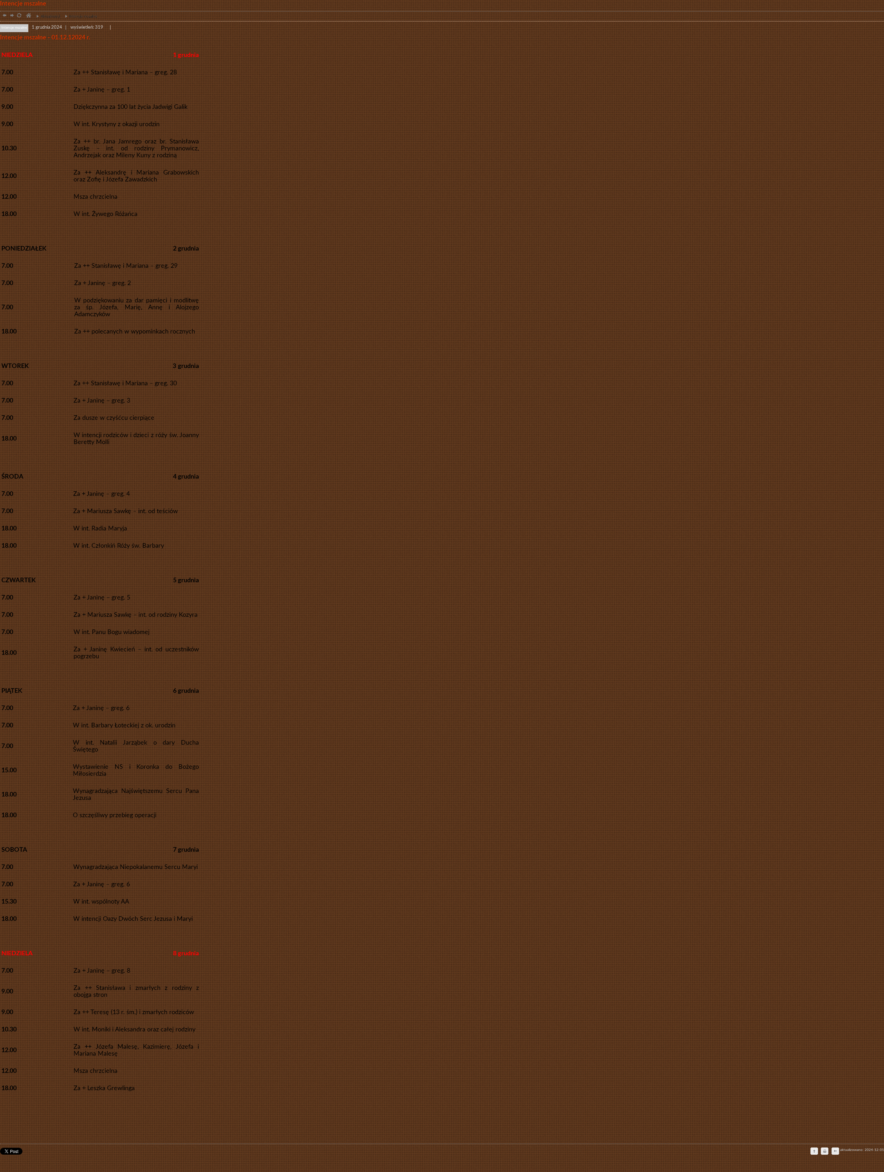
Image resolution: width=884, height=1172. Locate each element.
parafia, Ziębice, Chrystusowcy (28, 16)
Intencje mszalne (79, 16)
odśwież (19, 16)
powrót (4, 16)
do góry (814, 1151)
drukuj (824, 1151)
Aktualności (46, 16)
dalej (11, 16)
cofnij (835, 1151)
